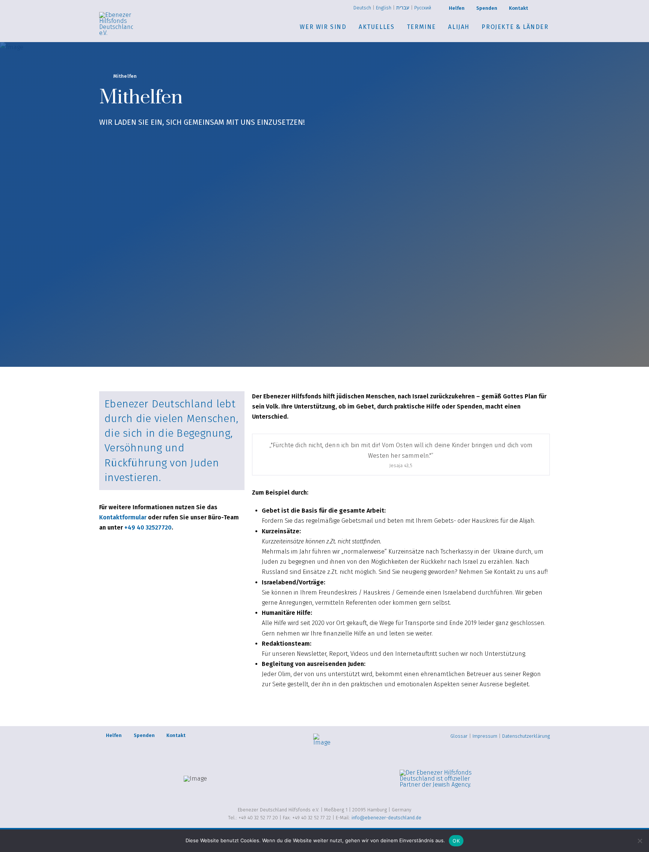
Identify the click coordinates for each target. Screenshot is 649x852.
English (383, 8)
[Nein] (639, 840)
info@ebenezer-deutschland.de (386, 817)
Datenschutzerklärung (526, 736)
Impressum (484, 736)
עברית (402, 8)
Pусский (422, 8)
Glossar (459, 736)
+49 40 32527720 (148, 527)
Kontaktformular (122, 517)
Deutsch (362, 8)
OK (456, 841)
